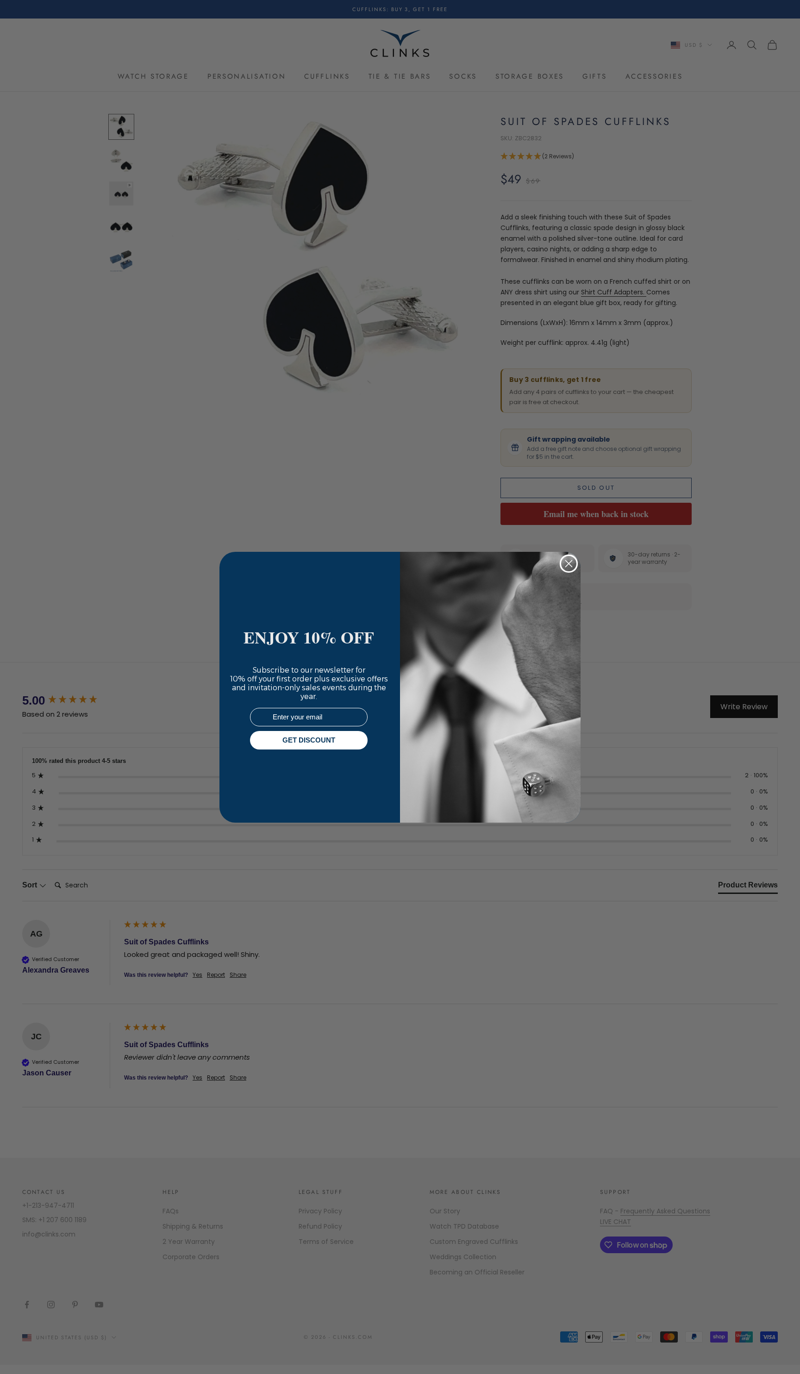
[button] (776, 1350)
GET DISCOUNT (308, 740)
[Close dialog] (569, 564)
